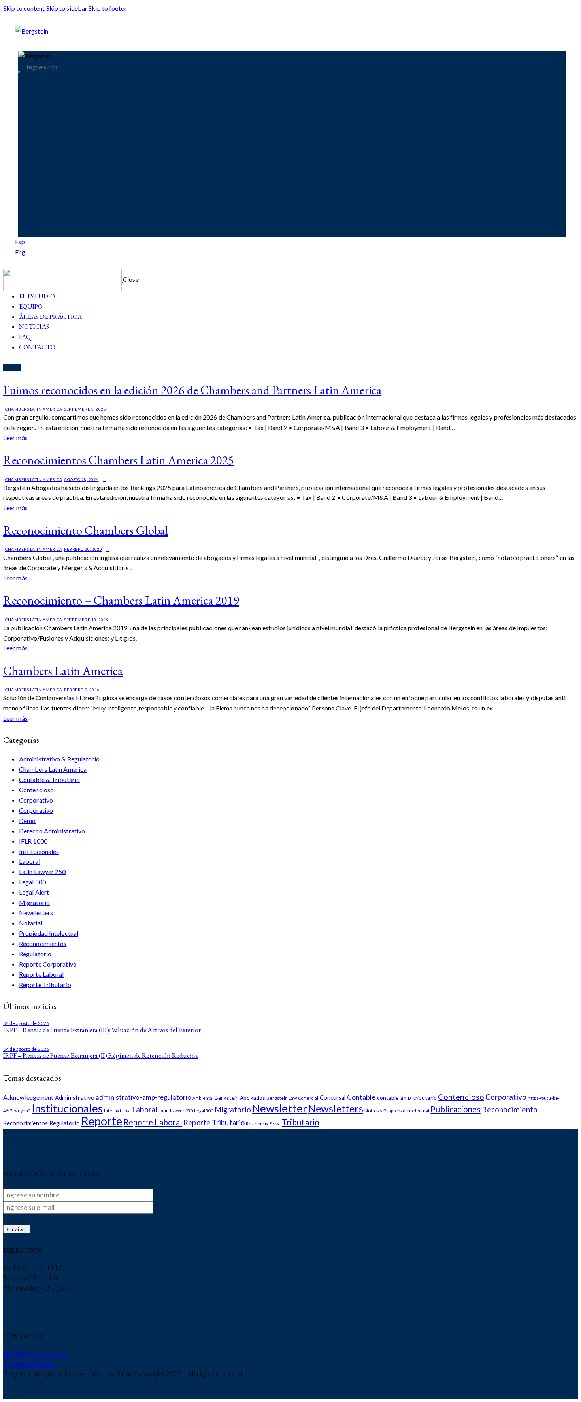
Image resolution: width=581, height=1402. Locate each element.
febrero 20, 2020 (83, 549)
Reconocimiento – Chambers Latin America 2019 (121, 600)
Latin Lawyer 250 (42, 871)
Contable (361, 1097)
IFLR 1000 (33, 841)
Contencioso (36, 789)
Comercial (308, 1097)
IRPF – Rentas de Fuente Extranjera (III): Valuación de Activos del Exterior (102, 1029)
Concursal (333, 1097)
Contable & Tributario (49, 779)
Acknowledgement (28, 1097)
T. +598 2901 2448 (29, 1363)
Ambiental (202, 1097)
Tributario (300, 1122)
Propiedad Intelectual (48, 933)
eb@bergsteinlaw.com (35, 1353)
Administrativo (74, 1097)
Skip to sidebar (67, 8)
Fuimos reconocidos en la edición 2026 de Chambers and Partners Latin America (192, 390)
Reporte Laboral (41, 974)
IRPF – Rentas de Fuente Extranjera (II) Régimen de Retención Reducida (100, 1055)
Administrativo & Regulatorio (59, 759)
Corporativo (36, 800)
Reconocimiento (510, 1109)
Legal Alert (34, 892)
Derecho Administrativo (52, 831)
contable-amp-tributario (407, 1097)
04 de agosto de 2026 (26, 1023)
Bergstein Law (281, 1098)
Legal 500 (32, 882)
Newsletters (36, 912)
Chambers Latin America (33, 409)
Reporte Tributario (45, 984)
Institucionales (39, 851)
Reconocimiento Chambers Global (85, 530)
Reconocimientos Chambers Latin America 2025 (118, 460)
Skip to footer (107, 8)
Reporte (102, 1121)
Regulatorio (35, 953)
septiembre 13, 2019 (86, 619)
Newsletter (279, 1108)
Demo (27, 820)
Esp (20, 241)
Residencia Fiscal (263, 1123)
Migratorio (34, 902)
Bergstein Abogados (240, 1097)
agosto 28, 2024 (81, 479)
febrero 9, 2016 (82, 689)
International (117, 1110)
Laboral (29, 861)
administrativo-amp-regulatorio (143, 1097)
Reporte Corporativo (48, 964)
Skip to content (24, 8)
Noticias (373, 1111)
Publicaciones (455, 1109)
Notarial (30, 923)
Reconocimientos (43, 943)
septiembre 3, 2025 (85, 409)
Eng (20, 252)
